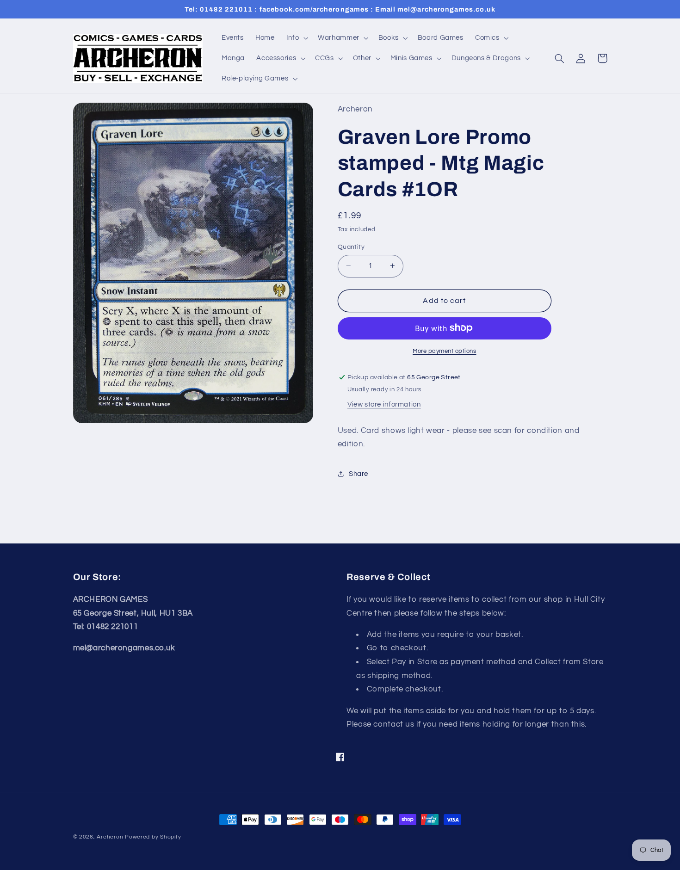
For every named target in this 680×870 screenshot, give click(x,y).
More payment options (444, 351)
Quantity (351, 246)
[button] (296, 38)
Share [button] (358, 473)
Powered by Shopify (153, 836)
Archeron (110, 836)
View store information (384, 404)
